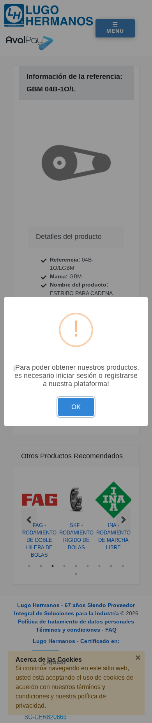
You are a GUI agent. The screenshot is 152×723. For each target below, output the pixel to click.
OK (76, 407)
